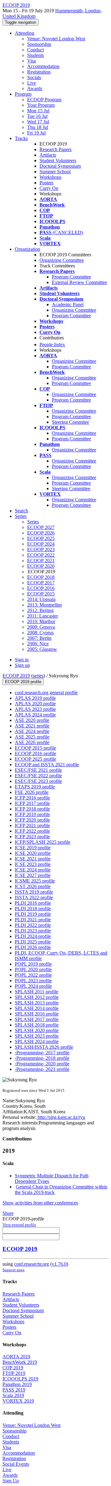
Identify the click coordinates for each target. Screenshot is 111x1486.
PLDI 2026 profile (33, 947)
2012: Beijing (40, 610)
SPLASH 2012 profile (37, 997)
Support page (13, 1270)
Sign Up (10, 1480)
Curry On (48, 188)
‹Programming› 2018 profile (42, 1058)
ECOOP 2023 (41, 549)
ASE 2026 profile (32, 742)
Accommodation (43, 66)
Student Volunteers (57, 160)
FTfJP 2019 (13, 1373)
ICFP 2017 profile (32, 803)
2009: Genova (41, 627)
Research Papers (55, 149)
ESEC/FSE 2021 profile (38, 770)
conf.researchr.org (31, 1264)
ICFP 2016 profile (32, 797)
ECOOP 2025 (41, 538)
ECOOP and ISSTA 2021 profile (47, 764)
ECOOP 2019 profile (23, 681)
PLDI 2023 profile (33, 930)
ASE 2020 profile (32, 720)
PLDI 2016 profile (33, 903)
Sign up (22, 665)
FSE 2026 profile (31, 792)
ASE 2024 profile (32, 731)
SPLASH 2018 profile (37, 1024)
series (38, 675)
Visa (31, 60)
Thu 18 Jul (37, 127)
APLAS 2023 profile (35, 709)
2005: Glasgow (42, 649)
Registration (39, 71)
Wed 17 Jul (38, 121)
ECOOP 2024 (41, 544)
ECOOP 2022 (41, 555)
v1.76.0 (59, 1264)
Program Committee (71, 276)
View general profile (19, 1224)
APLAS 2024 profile (35, 714)
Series (33, 521)
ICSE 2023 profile (33, 864)
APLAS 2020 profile (35, 703)
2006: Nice (38, 643)
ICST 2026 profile (33, 886)
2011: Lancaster (42, 616)
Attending (24, 33)
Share (8, 1213)
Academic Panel (68, 304)
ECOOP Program (44, 99)
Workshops (50, 177)
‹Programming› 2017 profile (42, 1052)
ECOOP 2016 (41, 588)
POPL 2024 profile (33, 986)
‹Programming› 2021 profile (42, 1069)
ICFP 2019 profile (32, 814)
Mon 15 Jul (38, 110)
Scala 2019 (13, 1395)
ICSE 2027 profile (33, 875)
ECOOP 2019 (16, 675)
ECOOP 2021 (41, 560)
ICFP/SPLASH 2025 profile (42, 842)
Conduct (35, 49)
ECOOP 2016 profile (35, 753)
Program (23, 94)
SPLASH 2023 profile (37, 1036)
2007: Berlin (39, 638)
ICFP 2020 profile (32, 820)
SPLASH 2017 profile (37, 1019)
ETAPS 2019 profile (35, 786)
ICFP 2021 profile (32, 825)
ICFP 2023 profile (32, 836)
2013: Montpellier (44, 604)
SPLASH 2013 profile (37, 1002)
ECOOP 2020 (41, 566)
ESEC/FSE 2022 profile (38, 775)
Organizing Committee (61, 260)
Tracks (21, 138)
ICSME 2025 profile (35, 880)
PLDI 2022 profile (33, 925)
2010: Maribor (41, 621)
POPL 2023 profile (33, 980)
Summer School (55, 171)
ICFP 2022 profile (32, 831)
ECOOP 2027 (41, 527)
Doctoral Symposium (60, 166)
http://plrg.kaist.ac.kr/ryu (60, 1117)
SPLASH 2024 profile (37, 1041)
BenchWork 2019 (19, 1362)
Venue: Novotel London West (56, 38)
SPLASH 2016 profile (37, 1013)
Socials (34, 77)
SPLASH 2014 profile (37, 1008)
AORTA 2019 (16, 1356)
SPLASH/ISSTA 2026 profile (44, 1047)
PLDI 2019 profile (33, 914)
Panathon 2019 (17, 1384)
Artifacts (47, 155)
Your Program (41, 105)
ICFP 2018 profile (32, 808)
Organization (27, 249)
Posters (46, 182)
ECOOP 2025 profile (35, 759)
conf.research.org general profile (46, 692)
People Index (52, 344)
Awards (34, 88)
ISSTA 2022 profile (34, 897)
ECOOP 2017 (41, 582)
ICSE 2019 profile (33, 847)
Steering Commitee (70, 422)
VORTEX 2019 (18, 1401)
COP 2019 (12, 1367)
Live (31, 83)
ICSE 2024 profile (33, 869)
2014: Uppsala (41, 599)
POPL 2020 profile (33, 969)
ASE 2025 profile (32, 736)
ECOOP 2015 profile (35, 748)
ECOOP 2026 (41, 532)
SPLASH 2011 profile (36, 991)
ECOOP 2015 (41, 593)
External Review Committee (79, 282)
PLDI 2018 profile (33, 908)
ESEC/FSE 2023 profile (38, 781)
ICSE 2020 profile (33, 853)
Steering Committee (71, 488)
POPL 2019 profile (33, 964)
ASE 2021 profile (32, 725)
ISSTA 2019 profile (34, 892)
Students (35, 55)
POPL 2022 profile (33, 975)
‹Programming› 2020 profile (42, 1063)
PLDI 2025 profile (33, 941)
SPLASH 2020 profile (37, 1030)
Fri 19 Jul (36, 132)
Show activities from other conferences (40, 1202)
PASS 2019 (13, 1389)
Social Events (15, 1464)
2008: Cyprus (40, 632)
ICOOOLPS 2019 (20, 1378)
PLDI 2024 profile (33, 936)
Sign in (22, 659)
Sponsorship (39, 44)
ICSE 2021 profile (33, 858)
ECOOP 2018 (41, 577)
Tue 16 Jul (37, 116)
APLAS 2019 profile (35, 698)
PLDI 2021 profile (33, 919)
